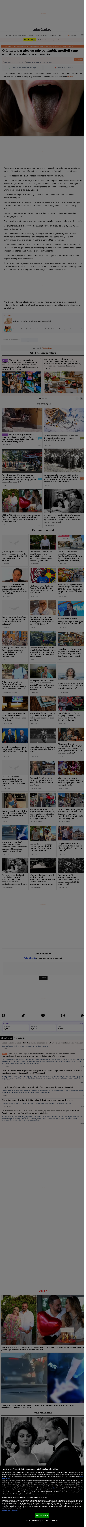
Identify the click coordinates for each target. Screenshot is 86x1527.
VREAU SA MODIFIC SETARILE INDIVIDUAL (42, 1521)
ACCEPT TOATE (42, 1515)
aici (54, 1488)
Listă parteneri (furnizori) (10, 1510)
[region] (42, 1496)
